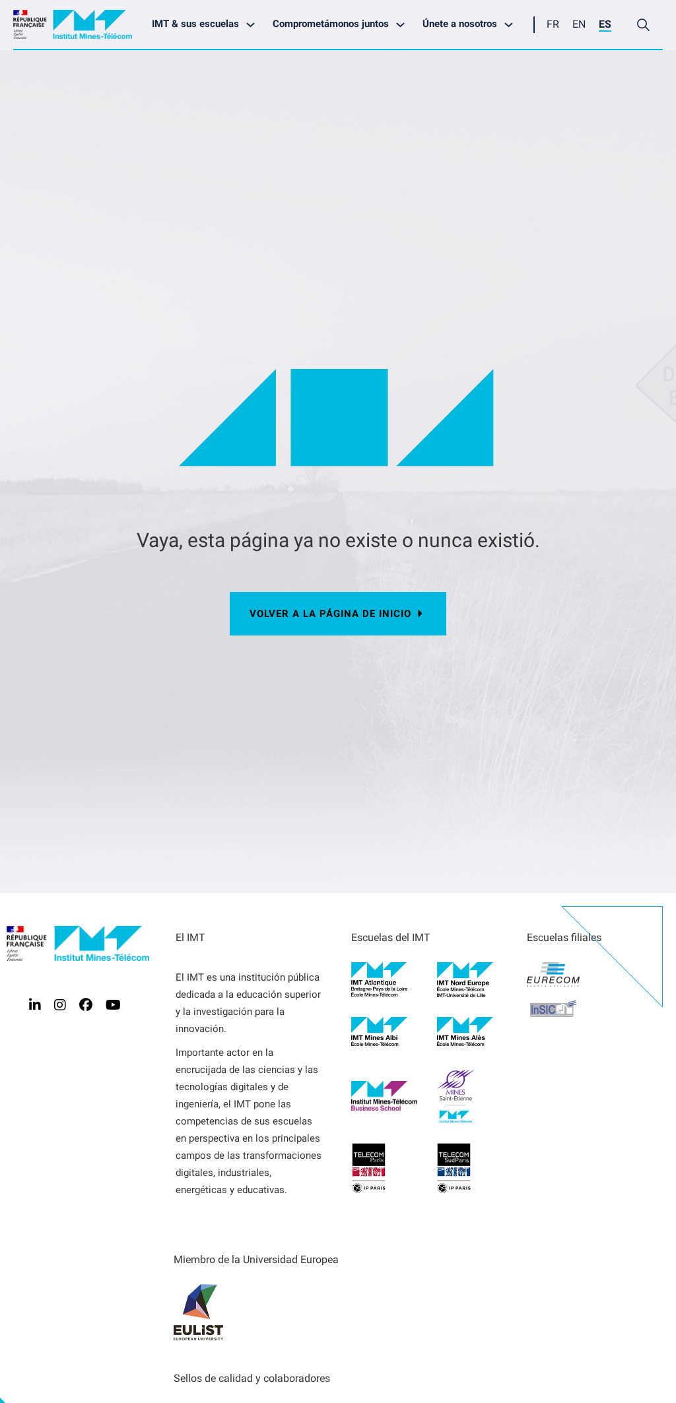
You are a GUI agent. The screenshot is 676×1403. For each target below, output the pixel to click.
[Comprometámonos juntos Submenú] (403, 24)
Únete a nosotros (459, 24)
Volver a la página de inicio (330, 614)
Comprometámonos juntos (331, 24)
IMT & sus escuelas (195, 24)
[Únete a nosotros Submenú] (512, 24)
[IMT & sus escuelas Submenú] (254, 24)
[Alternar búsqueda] (643, 24)
